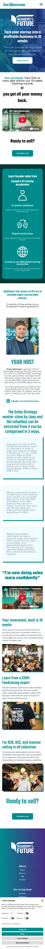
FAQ (22, 876)
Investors (22, 896)
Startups (22, 893)
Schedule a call (23, 153)
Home (22, 870)
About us (22, 873)
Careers (22, 879)
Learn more (22, 60)
